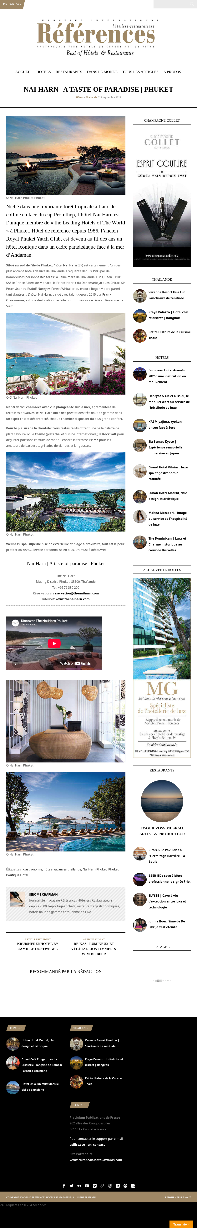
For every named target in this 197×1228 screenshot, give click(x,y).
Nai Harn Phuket (95, 869)
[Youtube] (87, 1186)
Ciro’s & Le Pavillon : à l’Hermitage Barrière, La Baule (167, 856)
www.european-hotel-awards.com (96, 1160)
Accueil (23, 72)
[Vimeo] (95, 1186)
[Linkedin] (118, 1186)
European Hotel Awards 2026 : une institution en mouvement (167, 376)
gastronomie (32, 869)
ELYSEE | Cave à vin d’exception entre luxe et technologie (167, 901)
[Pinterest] (125, 1186)
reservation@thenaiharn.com (76, 593)
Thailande (91, 97)
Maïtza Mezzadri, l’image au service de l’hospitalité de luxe (168, 519)
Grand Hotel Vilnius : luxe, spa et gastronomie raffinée (169, 473)
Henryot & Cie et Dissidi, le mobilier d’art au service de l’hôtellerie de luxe (169, 402)
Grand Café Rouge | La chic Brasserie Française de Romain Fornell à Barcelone (42, 1065)
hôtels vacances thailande (62, 869)
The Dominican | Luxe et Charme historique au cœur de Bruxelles (167, 544)
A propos (172, 72)
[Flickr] (79, 1186)
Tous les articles (140, 72)
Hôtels (43, 72)
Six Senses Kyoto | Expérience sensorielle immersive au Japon (165, 447)
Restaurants (69, 72)
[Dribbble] (110, 1186)
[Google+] (102, 1186)
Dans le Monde (102, 72)
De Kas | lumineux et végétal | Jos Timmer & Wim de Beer (94, 949)
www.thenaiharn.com (73, 599)
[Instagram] (133, 1186)
